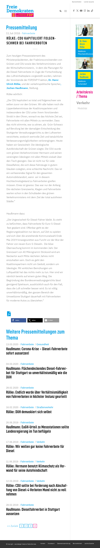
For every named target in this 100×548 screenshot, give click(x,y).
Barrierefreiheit (76, 2)
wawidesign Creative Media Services (25, 544)
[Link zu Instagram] (85, 10)
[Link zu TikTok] (92, 10)
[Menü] (65, 10)
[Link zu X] (77, 10)
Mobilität (82, 108)
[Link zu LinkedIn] (88, 10)
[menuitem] (77, 1)
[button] (18, 320)
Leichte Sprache (89, 2)
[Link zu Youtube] (81, 10)
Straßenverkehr (44, 407)
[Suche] (60, 11)
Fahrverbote (28, 33)
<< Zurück (12, 526)
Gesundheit (42, 344)
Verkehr (40, 442)
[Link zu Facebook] (74, 10)
